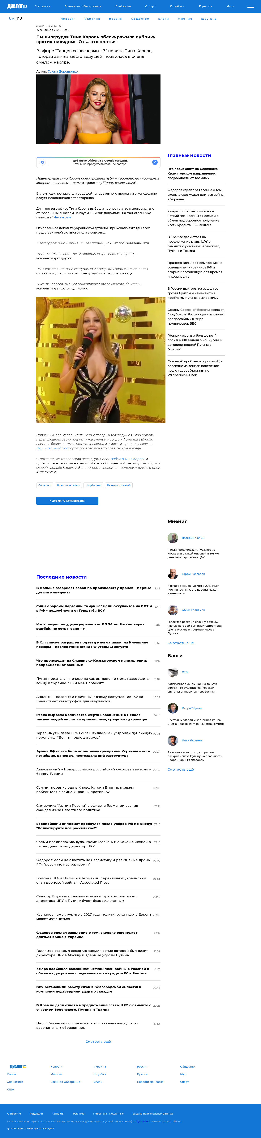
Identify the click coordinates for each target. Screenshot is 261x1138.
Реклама (78, 1113)
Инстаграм (62, 217)
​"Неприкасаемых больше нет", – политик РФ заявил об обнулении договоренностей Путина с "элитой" (195, 342)
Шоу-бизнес (55, 26)
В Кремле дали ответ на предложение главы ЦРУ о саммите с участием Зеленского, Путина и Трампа (194, 244)
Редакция (36, 1113)
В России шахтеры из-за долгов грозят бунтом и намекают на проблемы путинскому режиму (193, 293)
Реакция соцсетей (118, 485)
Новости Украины (68, 485)
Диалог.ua (143, 1121)
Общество (44, 485)
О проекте (14, 1113)
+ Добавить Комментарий (67, 500)
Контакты (58, 1113)
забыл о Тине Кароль (127, 459)
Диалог (40, 26)
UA (12, 18)
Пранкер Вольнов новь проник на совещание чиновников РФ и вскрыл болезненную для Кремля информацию (195, 269)
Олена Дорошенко (63, 71)
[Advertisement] (98, 536)
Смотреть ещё (98, 1041)
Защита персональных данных (153, 1113)
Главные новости (189, 155)
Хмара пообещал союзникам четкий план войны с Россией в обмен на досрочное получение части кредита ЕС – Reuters (193, 218)
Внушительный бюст (53, 448)
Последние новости (61, 577)
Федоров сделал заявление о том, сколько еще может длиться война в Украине (196, 194)
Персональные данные (108, 1113)
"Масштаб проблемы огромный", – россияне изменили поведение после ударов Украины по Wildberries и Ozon (195, 368)
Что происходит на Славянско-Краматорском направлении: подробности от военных (193, 173)
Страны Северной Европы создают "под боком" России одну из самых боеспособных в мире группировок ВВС (196, 316)
